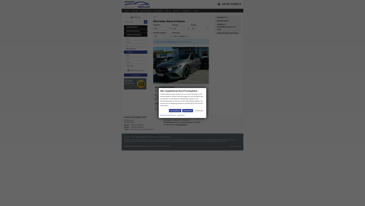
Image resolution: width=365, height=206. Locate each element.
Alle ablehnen (187, 110)
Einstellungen (199, 110)
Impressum (181, 115)
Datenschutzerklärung (168, 115)
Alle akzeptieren (175, 110)
